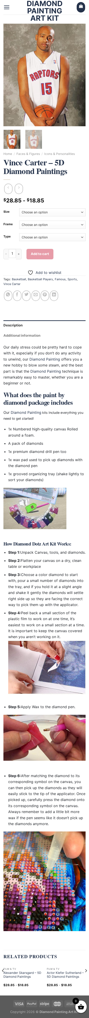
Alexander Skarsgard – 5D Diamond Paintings (22, 975)
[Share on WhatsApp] (8, 295)
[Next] (78, 75)
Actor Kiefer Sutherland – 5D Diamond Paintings (65, 975)
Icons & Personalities (59, 154)
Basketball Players (40, 279)
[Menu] (6, 7)
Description (13, 325)
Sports (72, 279)
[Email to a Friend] (35, 295)
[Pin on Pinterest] (45, 295)
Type (7, 236)
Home (7, 154)
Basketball (19, 279)
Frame (8, 224)
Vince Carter (12, 284)
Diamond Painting (44, 359)
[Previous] (11, 75)
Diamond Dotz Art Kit (34, 543)
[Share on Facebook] (17, 295)
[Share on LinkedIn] (54, 295)
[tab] (44, 325)
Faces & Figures (28, 154)
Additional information (21, 335)
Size (6, 211)
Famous (60, 279)
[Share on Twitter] (26, 295)
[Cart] (81, 7)
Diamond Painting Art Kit (45, 11)
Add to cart (40, 254)
